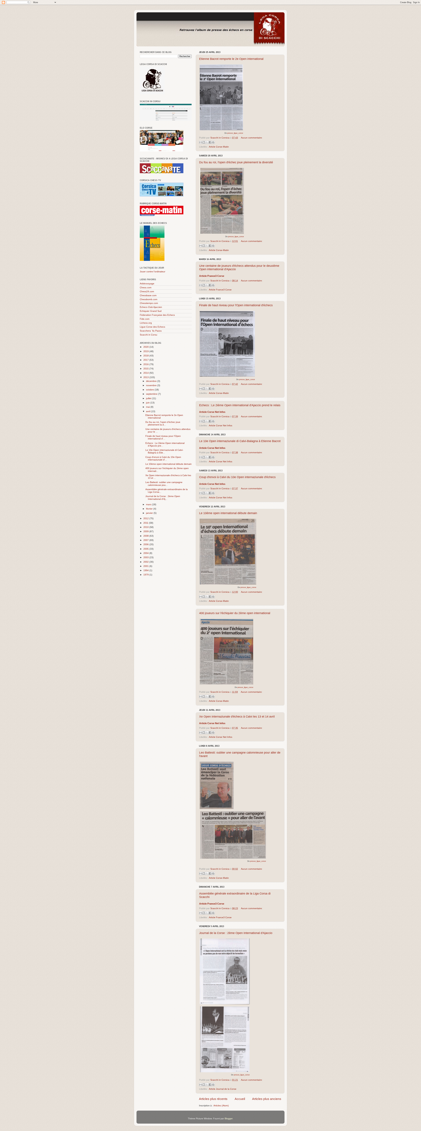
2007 (146, 540)
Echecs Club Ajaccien (151, 307)
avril (148, 411)
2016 (146, 364)
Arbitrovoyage (147, 283)
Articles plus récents (213, 1099)
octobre (150, 389)
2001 (146, 566)
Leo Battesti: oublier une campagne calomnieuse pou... (163, 483)
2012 (146, 518)
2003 (146, 557)
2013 (146, 377)
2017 (146, 360)
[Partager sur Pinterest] (213, 142)
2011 (146, 523)
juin (148, 402)
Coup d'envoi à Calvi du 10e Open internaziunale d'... (163, 458)
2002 (146, 562)
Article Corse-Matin (219, 147)
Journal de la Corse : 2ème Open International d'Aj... (162, 497)
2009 (146, 531)
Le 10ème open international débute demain (228, 513)
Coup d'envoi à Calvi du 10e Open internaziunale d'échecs (237, 477)
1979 (146, 574)
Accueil (240, 1099)
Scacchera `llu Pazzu (151, 331)
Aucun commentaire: (251, 138)
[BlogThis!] (203, 142)
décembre (151, 381)
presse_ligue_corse (235, 133)
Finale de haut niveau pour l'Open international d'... (163, 437)
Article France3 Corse (220, 289)
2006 (146, 544)
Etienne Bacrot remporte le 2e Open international (231, 59)
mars (149, 504)
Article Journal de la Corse (222, 1089)
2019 (146, 351)
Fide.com (144, 319)
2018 (146, 355)
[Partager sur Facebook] (210, 142)
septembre (152, 394)
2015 (146, 368)
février (149, 509)
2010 (146, 527)
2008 (146, 536)
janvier (150, 513)
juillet (149, 398)
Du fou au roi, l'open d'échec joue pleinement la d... (162, 423)
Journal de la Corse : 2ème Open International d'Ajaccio (235, 933)
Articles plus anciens (266, 1099)
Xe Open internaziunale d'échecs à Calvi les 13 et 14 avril (237, 716)
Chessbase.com (148, 295)
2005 (146, 549)
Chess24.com (147, 291)
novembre (151, 385)
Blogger (229, 1118)
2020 (146, 347)
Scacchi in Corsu (148, 335)
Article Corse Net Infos (220, 425)
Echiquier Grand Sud (150, 311)
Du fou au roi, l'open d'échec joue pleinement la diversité (236, 162)
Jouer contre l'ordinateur (152, 271)
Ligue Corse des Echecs (152, 327)
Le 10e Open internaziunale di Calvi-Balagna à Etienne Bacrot (240, 441)
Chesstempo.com (149, 303)
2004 (146, 553)
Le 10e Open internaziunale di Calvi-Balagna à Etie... (164, 451)
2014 (146, 373)
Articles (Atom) (221, 1105)
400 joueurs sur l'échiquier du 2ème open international (234, 613)
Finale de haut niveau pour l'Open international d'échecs (236, 305)
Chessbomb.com (148, 299)
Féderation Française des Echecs (157, 315)
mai (148, 407)
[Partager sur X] (207, 142)
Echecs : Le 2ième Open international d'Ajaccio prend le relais (239, 405)
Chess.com (145, 287)
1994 (146, 570)
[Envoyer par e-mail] (200, 142)
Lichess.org (146, 323)
